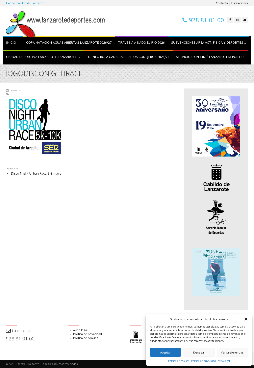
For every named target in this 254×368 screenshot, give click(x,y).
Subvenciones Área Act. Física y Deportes (207, 43)
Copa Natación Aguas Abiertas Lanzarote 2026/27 (69, 43)
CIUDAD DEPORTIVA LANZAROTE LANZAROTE (41, 57)
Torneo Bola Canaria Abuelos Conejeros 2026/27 (127, 57)
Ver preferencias (232, 352)
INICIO (11, 43)
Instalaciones (239, 3)
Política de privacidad (203, 361)
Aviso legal (224, 361)
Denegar (199, 352)
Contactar (21, 330)
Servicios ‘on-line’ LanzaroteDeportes (210, 57)
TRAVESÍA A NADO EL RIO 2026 (141, 43)
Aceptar (165, 352)
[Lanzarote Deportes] (55, 25)
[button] (246, 319)
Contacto (222, 3)
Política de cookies (178, 361)
